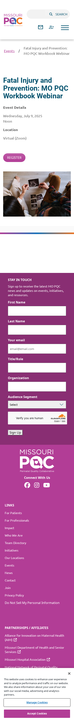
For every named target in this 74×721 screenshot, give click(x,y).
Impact (9, 528)
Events (9, 51)
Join (8, 588)
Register (14, 157)
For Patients (13, 513)
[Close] (69, 673)
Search (61, 14)
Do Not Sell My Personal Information (32, 603)
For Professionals (17, 520)
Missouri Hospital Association (25, 659)
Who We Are (14, 535)
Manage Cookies (37, 702)
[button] (65, 27)
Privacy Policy (14, 595)
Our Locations (14, 558)
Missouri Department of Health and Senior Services (34, 649)
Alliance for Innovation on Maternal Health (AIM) (34, 637)
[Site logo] (13, 20)
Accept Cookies (37, 713)
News (9, 573)
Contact (10, 580)
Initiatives (11, 550)
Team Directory (15, 543)
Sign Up (15, 432)
